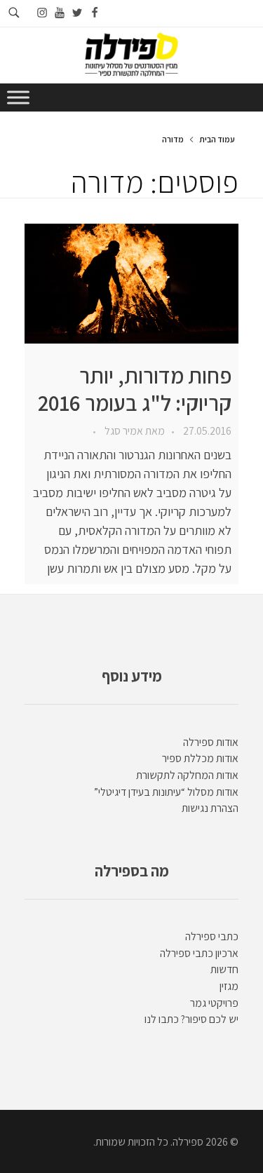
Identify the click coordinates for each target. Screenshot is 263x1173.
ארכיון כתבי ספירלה (199, 953)
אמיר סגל (122, 430)
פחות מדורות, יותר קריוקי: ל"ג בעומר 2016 (134, 389)
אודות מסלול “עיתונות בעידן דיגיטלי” (166, 792)
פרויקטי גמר (214, 1003)
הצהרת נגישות (210, 808)
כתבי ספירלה (211, 936)
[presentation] (131, 284)
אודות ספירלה (210, 742)
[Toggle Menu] (18, 97)
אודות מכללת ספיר (200, 758)
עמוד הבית (217, 139)
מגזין (229, 986)
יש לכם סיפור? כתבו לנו (191, 1019)
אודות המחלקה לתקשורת (187, 775)
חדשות (224, 969)
